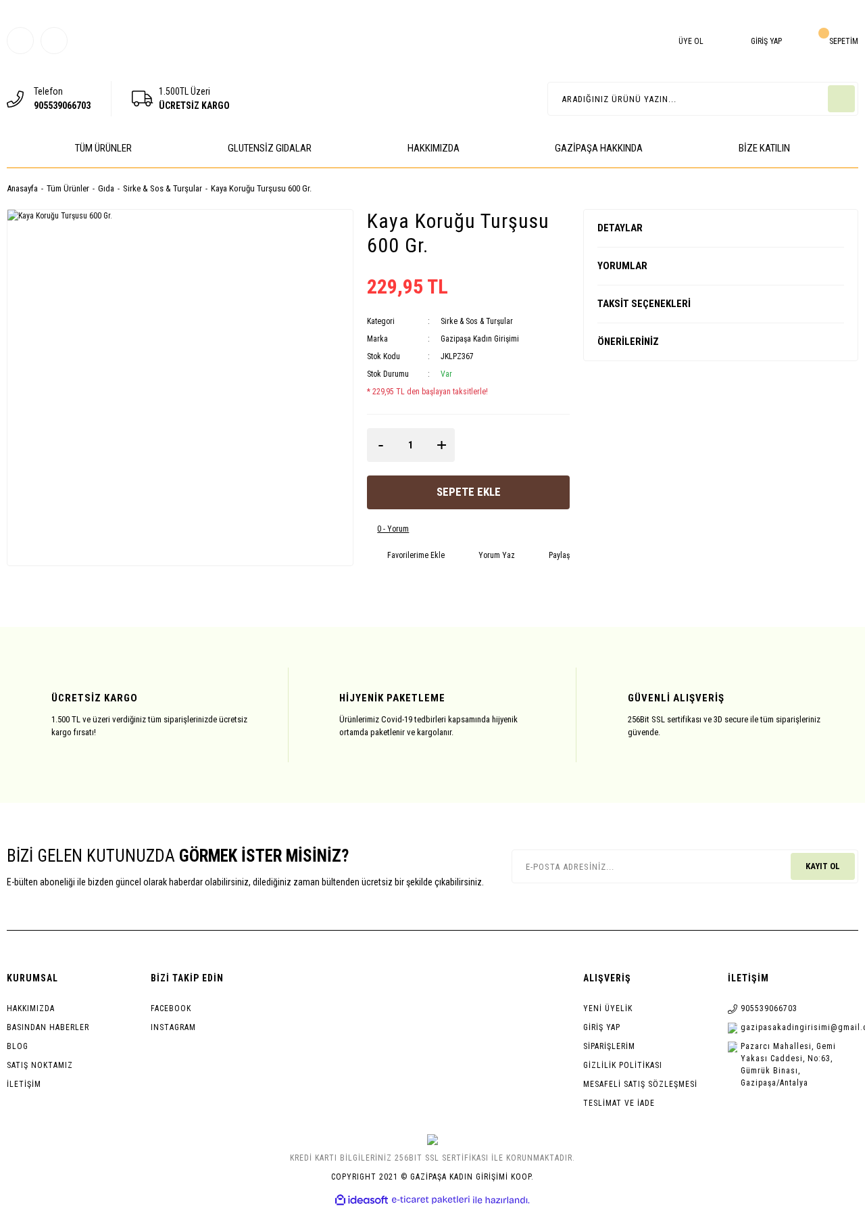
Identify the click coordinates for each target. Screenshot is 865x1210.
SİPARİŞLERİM (609, 1046)
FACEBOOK (171, 1008)
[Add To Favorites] (406, 555)
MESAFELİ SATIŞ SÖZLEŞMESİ (640, 1084)
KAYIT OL (823, 866)
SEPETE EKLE (469, 491)
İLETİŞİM (24, 1084)
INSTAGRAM (173, 1027)
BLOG (17, 1046)
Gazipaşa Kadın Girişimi (480, 339)
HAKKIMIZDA (31, 1008)
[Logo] (432, 71)
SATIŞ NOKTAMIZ (40, 1065)
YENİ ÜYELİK (608, 1008)
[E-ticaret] (430, 1200)
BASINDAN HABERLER (48, 1027)
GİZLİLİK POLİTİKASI (622, 1065)
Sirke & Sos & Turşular (477, 321)
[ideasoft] (362, 1200)
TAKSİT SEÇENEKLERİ (644, 304)
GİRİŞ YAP (601, 1027)
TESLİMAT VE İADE (619, 1103)
